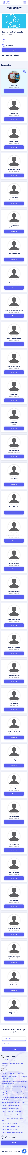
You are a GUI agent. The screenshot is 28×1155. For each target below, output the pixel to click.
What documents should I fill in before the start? (14, 1077)
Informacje (14, 91)
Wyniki (14, 50)
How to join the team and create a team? (12, 1119)
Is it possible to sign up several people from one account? (14, 1082)
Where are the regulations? (10, 1108)
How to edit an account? (9, 1123)
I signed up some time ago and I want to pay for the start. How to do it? (13, 1093)
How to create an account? (10, 1129)
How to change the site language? (12, 1132)
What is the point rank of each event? (13, 1102)
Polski (14, 1142)
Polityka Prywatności (8, 1060)
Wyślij (14, 1049)
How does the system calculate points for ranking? (14, 1098)
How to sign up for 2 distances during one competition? (13, 1088)
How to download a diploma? (11, 1112)
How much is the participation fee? (13, 1073)
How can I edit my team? (9, 1115)
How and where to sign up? (10, 1105)
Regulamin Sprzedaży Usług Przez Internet (12, 1064)
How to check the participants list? (12, 1126)
